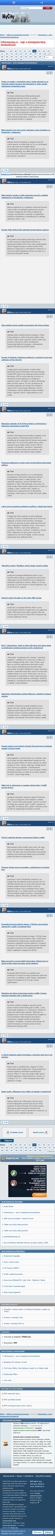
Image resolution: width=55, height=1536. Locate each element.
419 (11, 54)
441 (11, 59)
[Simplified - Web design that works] (38, 1502)
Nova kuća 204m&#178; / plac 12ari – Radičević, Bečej (24, 1280)
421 (21, 54)
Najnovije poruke (8, 1476)
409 (15, 51)
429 (7, 57)
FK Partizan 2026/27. (12, 1268)
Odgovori (8, 1141)
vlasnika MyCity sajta (9, 1520)
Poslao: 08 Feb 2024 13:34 (22, 312)
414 (39, 51)
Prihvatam (38, 1532)
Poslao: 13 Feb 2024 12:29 (22, 632)
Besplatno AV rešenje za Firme (15, 1362)
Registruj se (5, 174)
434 (30, 57)
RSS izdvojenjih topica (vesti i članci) (18, 1406)
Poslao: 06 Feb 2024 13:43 (22, 69)
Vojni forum (33, 1484)
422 (26, 54)
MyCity (2, 35)
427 (49, 54)
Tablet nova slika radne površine (16, 1225)
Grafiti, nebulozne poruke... (14, 1274)
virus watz (8, 1380)
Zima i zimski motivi (11, 1262)
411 (25, 51)
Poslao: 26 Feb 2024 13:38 (22, 1042)
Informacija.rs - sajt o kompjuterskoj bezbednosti (22, 1212)
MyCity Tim (14, 1527)
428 (2, 57)
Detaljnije (38, 1428)
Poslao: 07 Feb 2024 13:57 (22, 182)
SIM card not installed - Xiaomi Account (18, 1219)
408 (11, 51)
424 (35, 54)
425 (40, 54)
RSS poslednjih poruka (12, 1400)
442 (16, 59)
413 (34, 51)
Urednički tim (29, 1476)
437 (45, 57)
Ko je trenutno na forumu (12, 1420)
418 (7, 54)
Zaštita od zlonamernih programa (17, 35)
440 (7, 59)
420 (16, 54)
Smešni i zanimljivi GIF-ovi (14, 1324)
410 (20, 51)
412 (30, 51)
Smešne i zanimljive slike (13, 1317)
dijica (9, 68)
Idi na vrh (51, 1151)
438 (16, 1150)
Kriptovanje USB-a (11, 1374)
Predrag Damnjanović (9, 1525)
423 (30, 54)
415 (44, 51)
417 (2, 54)
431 (16, 57)
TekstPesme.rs (39, 1486)
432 (21, 57)
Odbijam (48, 1532)
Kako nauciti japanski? (12, 1292)
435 (35, 57)
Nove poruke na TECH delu (12, 1202)
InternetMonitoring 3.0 (12, 1237)
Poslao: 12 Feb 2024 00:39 (22, 553)
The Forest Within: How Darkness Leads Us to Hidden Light (26, 1368)
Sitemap (19, 1476)
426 (45, 54)
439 (2, 59)
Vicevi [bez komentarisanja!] (14, 1286)
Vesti (40, 1481)
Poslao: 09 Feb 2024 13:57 (22, 410)
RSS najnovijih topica (12, 1394)
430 (11, 57)
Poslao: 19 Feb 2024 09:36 (22, 733)
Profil (5, 170)
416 (48, 51)
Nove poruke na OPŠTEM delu (13, 1251)
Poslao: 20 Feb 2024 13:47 (22, 824)
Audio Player (8, 1206)
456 (21, 59)
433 (26, 57)
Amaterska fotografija (12, 1256)
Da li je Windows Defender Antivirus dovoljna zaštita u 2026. (26, 1243)
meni (14, 2)
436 (40, 57)
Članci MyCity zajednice (43, 1476)
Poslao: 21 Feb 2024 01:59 (22, 911)
